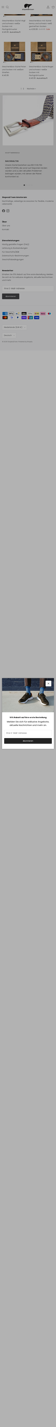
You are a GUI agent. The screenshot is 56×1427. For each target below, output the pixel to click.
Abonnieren (28, 741)
